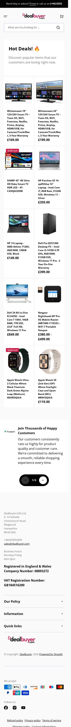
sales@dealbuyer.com (17, 543)
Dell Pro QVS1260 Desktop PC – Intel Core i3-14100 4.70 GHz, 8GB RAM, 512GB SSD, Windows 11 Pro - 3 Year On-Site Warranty (49, 255)
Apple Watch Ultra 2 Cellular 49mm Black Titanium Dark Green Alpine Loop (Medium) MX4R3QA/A (18, 388)
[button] (5, 16)
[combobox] (34, 27)
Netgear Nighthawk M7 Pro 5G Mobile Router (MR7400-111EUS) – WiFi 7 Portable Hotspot (49, 321)
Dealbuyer (26, 654)
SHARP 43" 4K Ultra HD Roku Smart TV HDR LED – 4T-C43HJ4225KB (18, 186)
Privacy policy (33, 720)
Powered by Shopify (51, 654)
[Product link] (18, 177)
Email (33, 3)
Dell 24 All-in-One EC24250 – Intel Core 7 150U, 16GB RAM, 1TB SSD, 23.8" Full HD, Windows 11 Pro (17, 321)
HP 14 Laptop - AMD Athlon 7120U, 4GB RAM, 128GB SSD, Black (18, 248)
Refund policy (15, 720)
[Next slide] (43, 480)
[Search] (59, 27)
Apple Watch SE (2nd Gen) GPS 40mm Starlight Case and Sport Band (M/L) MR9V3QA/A (47, 388)
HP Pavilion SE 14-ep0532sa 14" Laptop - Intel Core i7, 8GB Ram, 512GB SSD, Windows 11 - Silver (49, 189)
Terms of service (51, 720)
